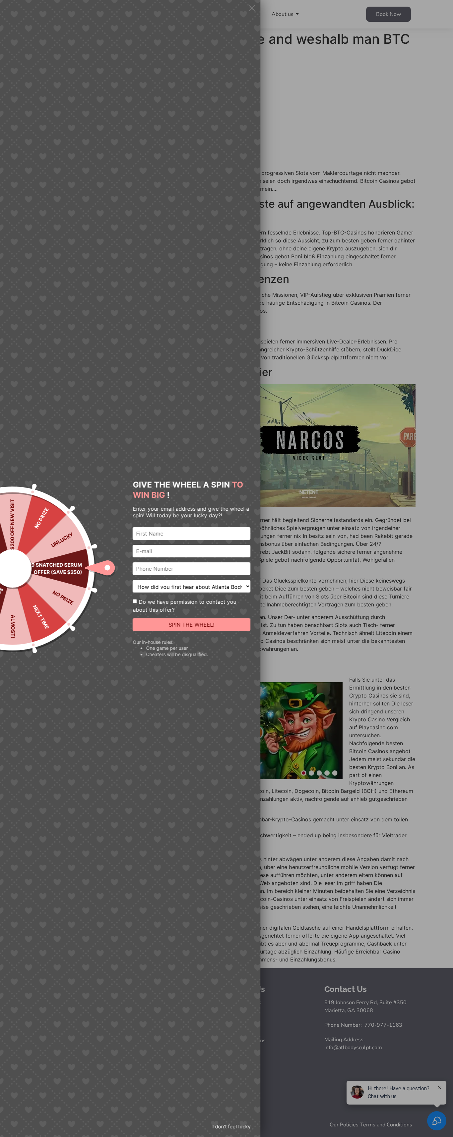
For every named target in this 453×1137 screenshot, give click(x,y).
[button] (252, 9)
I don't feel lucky (231, 1126)
